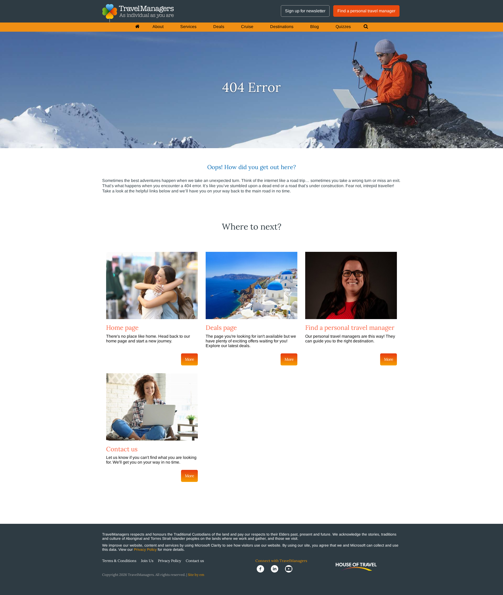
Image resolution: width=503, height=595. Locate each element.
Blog (314, 26)
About (157, 26)
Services (188, 26)
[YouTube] (290, 568)
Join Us (147, 560)
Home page (122, 328)
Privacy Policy (145, 549)
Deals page (221, 328)
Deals (218, 26)
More (189, 359)
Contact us (122, 449)
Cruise (247, 26)
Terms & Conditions (119, 560)
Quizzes (343, 26)
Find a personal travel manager (366, 11)
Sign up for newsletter (305, 11)
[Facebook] (262, 568)
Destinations (281, 26)
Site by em (196, 574)
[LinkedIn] (277, 568)
